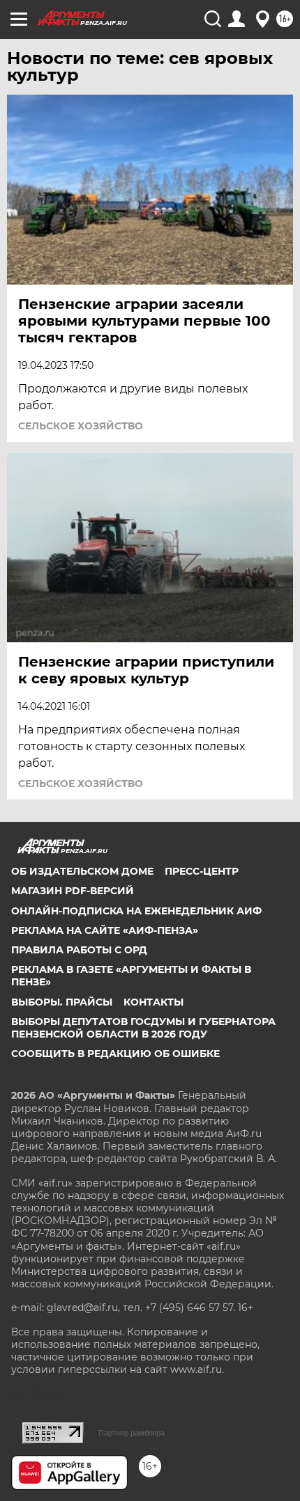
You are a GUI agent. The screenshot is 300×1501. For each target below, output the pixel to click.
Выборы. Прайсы (61, 1002)
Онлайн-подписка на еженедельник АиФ (136, 911)
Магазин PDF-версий (72, 890)
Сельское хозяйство (80, 426)
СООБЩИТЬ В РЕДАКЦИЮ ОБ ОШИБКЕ (115, 1053)
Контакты (153, 1002)
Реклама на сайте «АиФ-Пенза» (104, 930)
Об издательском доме (82, 871)
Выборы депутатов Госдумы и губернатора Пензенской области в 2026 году (143, 1027)
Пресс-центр (202, 871)
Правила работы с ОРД (79, 950)
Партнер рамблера (131, 1433)
